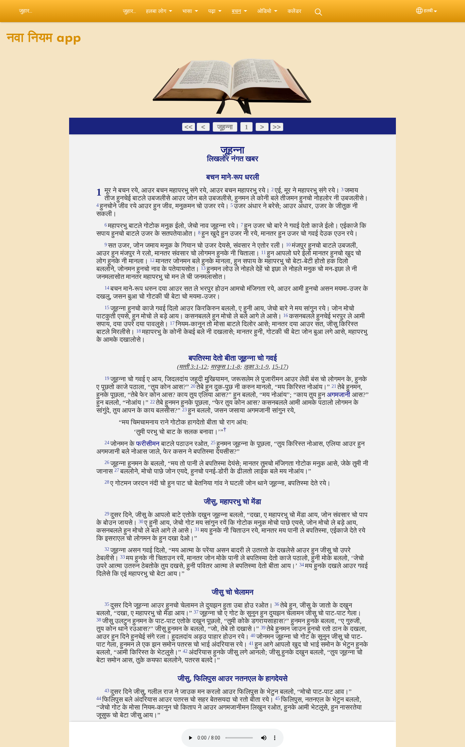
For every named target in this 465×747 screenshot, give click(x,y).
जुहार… (129, 11)
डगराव (318, 12)
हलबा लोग (156, 11)
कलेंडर (294, 11)
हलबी (428, 11)
